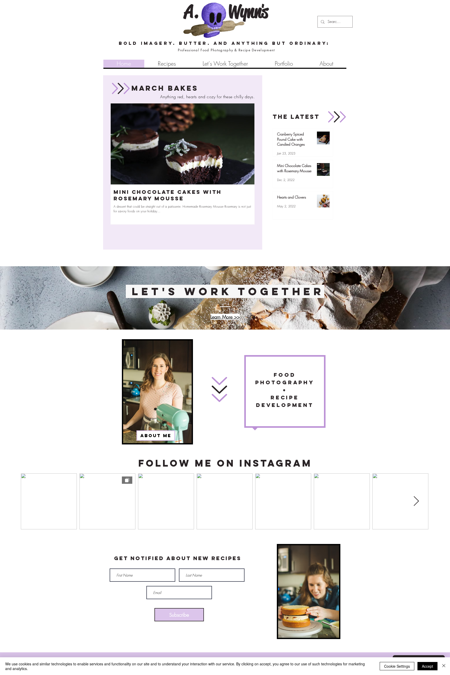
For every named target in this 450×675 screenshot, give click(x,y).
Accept (427, 666)
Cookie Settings (397, 666)
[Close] (444, 666)
